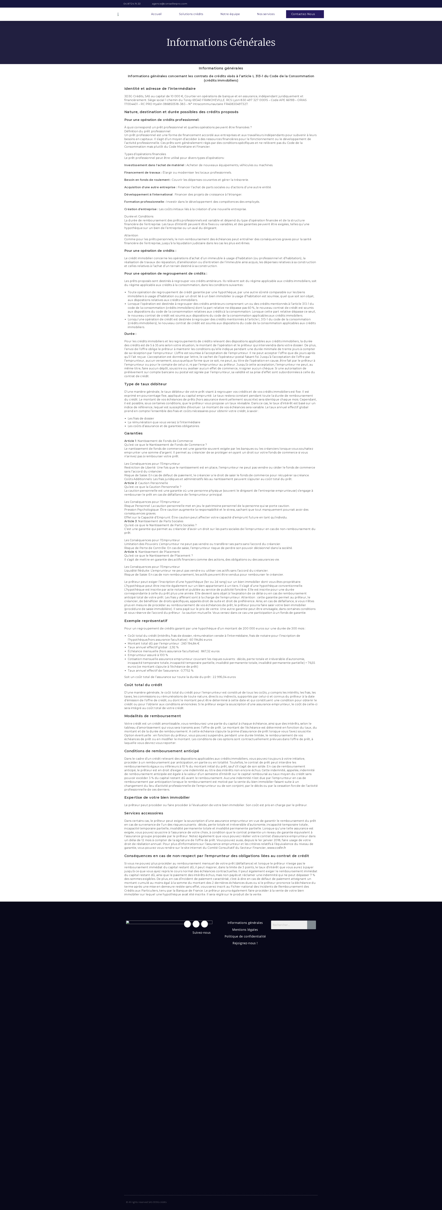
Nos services (266, 14)
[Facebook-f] (187, 924)
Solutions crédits (191, 14)
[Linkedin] (196, 924)
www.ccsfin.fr (276, 847)
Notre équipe (230, 14)
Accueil (156, 14)
